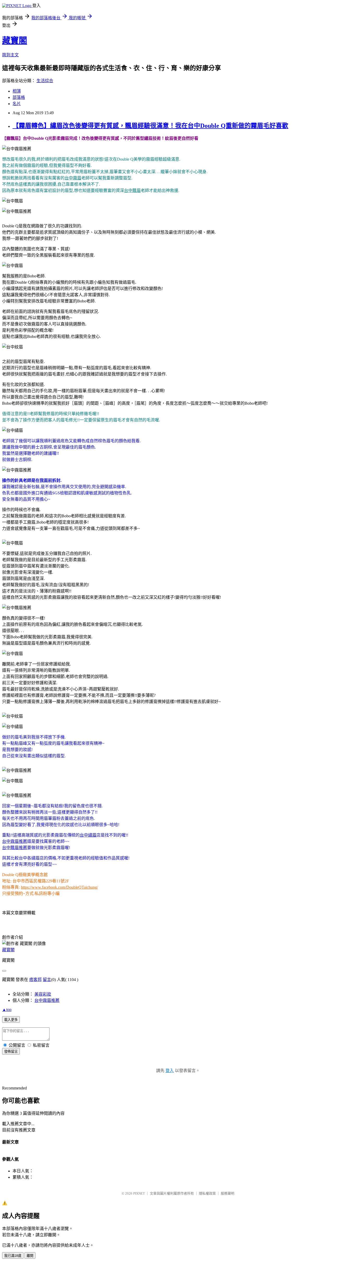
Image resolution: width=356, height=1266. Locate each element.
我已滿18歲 (12, 1256)
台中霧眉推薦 (14, 841)
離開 (30, 1256)
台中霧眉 (73, 178)
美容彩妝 (42, 994)
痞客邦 (35, 979)
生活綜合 (44, 80)
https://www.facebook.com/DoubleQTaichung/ (59, 887)
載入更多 (11, 1020)
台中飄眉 (132, 190)
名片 (17, 103)
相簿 (17, 91)
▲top (6, 1009)
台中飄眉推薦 (14, 847)
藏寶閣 (14, 40)
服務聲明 (227, 1193)
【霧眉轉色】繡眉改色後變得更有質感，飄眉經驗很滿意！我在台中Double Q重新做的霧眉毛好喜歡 (150, 125)
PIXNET (139, 1193)
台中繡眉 (88, 835)
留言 (47, 979)
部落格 (19, 97)
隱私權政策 (207, 1193)
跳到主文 (10, 55)
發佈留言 (11, 1051)
